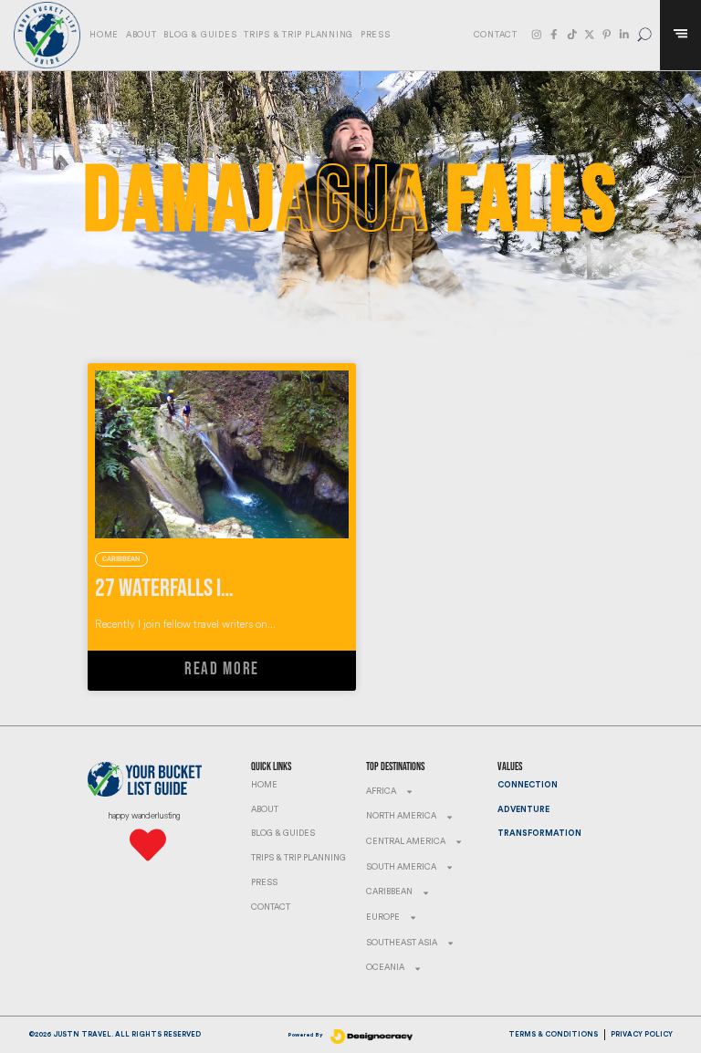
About (141, 35)
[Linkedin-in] (624, 34)
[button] (645, 35)
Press (376, 35)
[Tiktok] (572, 34)
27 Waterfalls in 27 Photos (206, 588)
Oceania (385, 968)
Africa (381, 791)
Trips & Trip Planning (298, 35)
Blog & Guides (199, 35)
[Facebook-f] (554, 34)
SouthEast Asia (401, 943)
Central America (405, 842)
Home (104, 35)
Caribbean (389, 892)
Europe (383, 917)
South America (401, 867)
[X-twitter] (589, 34)
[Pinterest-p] (607, 34)
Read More (221, 669)
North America (401, 816)
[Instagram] (536, 34)
